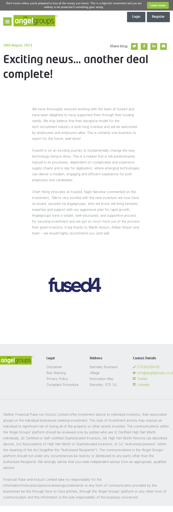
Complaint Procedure (62, 385)
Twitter (142, 379)
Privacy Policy (57, 379)
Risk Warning (56, 373)
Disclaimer (54, 367)
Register (158, 17)
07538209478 (148, 367)
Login (136, 17)
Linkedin (143, 385)
